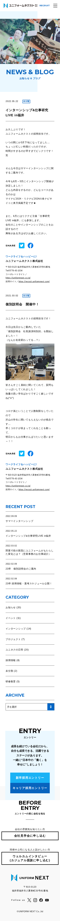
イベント (11, 618)
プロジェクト (13, 639)
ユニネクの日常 (14, 649)
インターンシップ (16, 628)
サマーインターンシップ (19, 521)
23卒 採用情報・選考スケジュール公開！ (29, 583)
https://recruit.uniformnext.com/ (34, 281)
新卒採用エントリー (30, 777)
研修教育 (11, 681)
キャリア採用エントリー (30, 788)
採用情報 (11, 660)
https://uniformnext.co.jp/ (18, 278)
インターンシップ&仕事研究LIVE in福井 (28, 535)
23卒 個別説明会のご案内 (21, 568)
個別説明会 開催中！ (22, 304)
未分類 (9, 670)
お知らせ (11, 607)
